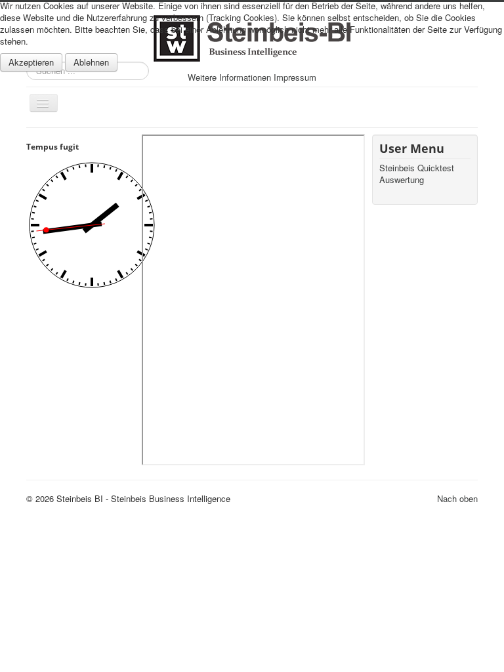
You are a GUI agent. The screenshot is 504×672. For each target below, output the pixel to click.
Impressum (295, 77)
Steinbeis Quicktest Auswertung (416, 174)
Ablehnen (91, 62)
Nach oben (457, 498)
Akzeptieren (31, 62)
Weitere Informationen (229, 77)
